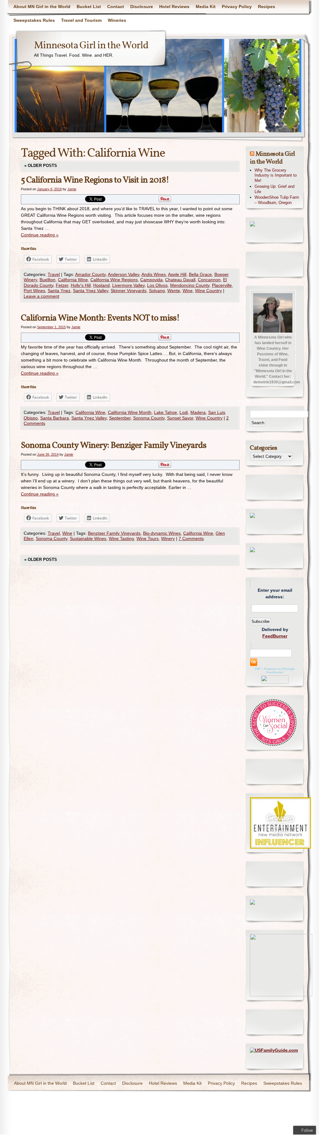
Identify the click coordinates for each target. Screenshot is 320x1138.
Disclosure (141, 6)
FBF (258, 669)
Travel (54, 274)
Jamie (71, 189)
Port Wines (34, 290)
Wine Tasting (121, 538)
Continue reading (40, 234)
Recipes (266, 6)
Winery (168, 538)
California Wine (73, 279)
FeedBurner (274, 635)
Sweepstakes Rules (34, 20)
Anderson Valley (123, 274)
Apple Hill (177, 274)
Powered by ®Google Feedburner (279, 670)
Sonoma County (149, 417)
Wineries (117, 20)
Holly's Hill (81, 285)
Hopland (101, 285)
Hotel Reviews (174, 6)
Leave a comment (41, 296)
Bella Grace (200, 274)
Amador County (90, 274)
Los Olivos (157, 285)
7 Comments (191, 538)
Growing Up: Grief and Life (274, 189)
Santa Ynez (59, 290)
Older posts (40, 165)
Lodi (183, 412)
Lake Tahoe (165, 412)
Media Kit (206, 6)
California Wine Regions (114, 279)
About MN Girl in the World (41, 6)
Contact (115, 6)
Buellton (47, 279)
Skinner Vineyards (128, 290)
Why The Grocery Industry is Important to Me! (276, 175)
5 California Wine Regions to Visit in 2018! (95, 180)
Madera (198, 412)
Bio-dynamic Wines (162, 533)
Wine (188, 290)
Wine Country (208, 290)
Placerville (222, 285)
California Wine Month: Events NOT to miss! (100, 318)
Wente (173, 290)
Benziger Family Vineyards (114, 533)
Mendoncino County (189, 285)
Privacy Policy (237, 6)
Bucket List (89, 6)
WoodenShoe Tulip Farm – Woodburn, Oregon (277, 200)
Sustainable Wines (88, 538)
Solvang (157, 290)
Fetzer (62, 285)
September (120, 417)
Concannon (209, 279)
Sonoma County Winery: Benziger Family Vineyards (113, 445)
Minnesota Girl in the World (91, 46)
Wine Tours (147, 538)
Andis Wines (153, 274)
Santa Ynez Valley (90, 290)
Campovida (151, 279)
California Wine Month (129, 412)
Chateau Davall (180, 279)
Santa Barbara (54, 417)
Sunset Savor (180, 417)
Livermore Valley (128, 285)
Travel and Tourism (81, 20)
